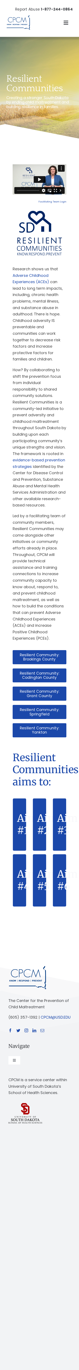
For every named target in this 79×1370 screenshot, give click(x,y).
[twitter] (18, 1030)
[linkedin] (34, 1030)
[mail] (42, 1030)
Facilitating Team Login (52, 201)
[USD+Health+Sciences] (25, 1105)
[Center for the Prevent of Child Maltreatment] (18, 14)
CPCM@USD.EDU (56, 1017)
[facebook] (10, 1030)
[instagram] (26, 1030)
